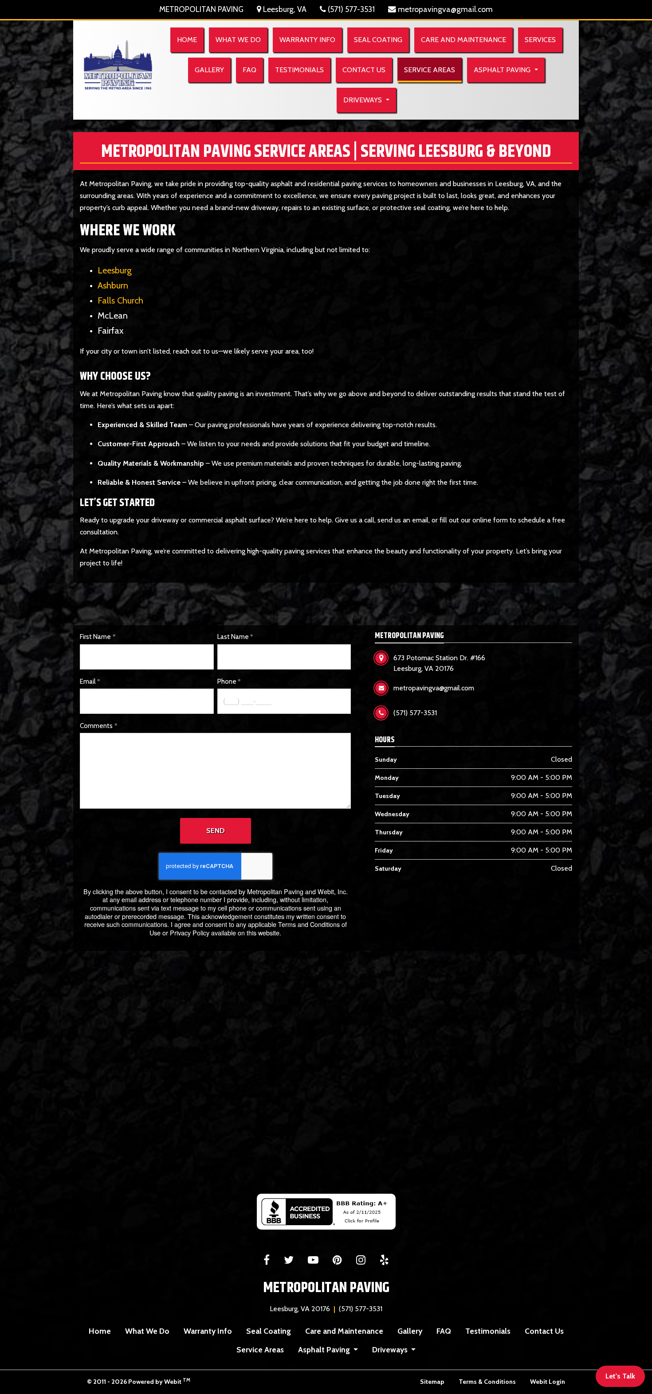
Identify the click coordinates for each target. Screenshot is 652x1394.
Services (540, 39)
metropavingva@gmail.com (444, 9)
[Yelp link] (384, 1260)
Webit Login (547, 1382)
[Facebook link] (266, 1260)
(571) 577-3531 (350, 9)
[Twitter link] (289, 1260)
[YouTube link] (313, 1260)
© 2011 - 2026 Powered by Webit (138, 1381)
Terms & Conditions (487, 1382)
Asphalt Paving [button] (503, 70)
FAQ (249, 70)
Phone (226, 681)
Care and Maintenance (463, 39)
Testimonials (299, 70)
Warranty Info (307, 39)
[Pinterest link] (337, 1260)
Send (215, 830)
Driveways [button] (363, 100)
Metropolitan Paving (201, 9)
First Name (95, 637)
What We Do (238, 39)
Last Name (233, 637)
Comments (96, 726)
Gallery (209, 70)
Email (87, 681)
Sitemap (432, 1382)
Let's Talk (620, 1376)
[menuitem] (187, 40)
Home (187, 39)
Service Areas (433, 69)
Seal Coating (378, 39)
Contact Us (363, 70)
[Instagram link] (361, 1260)
